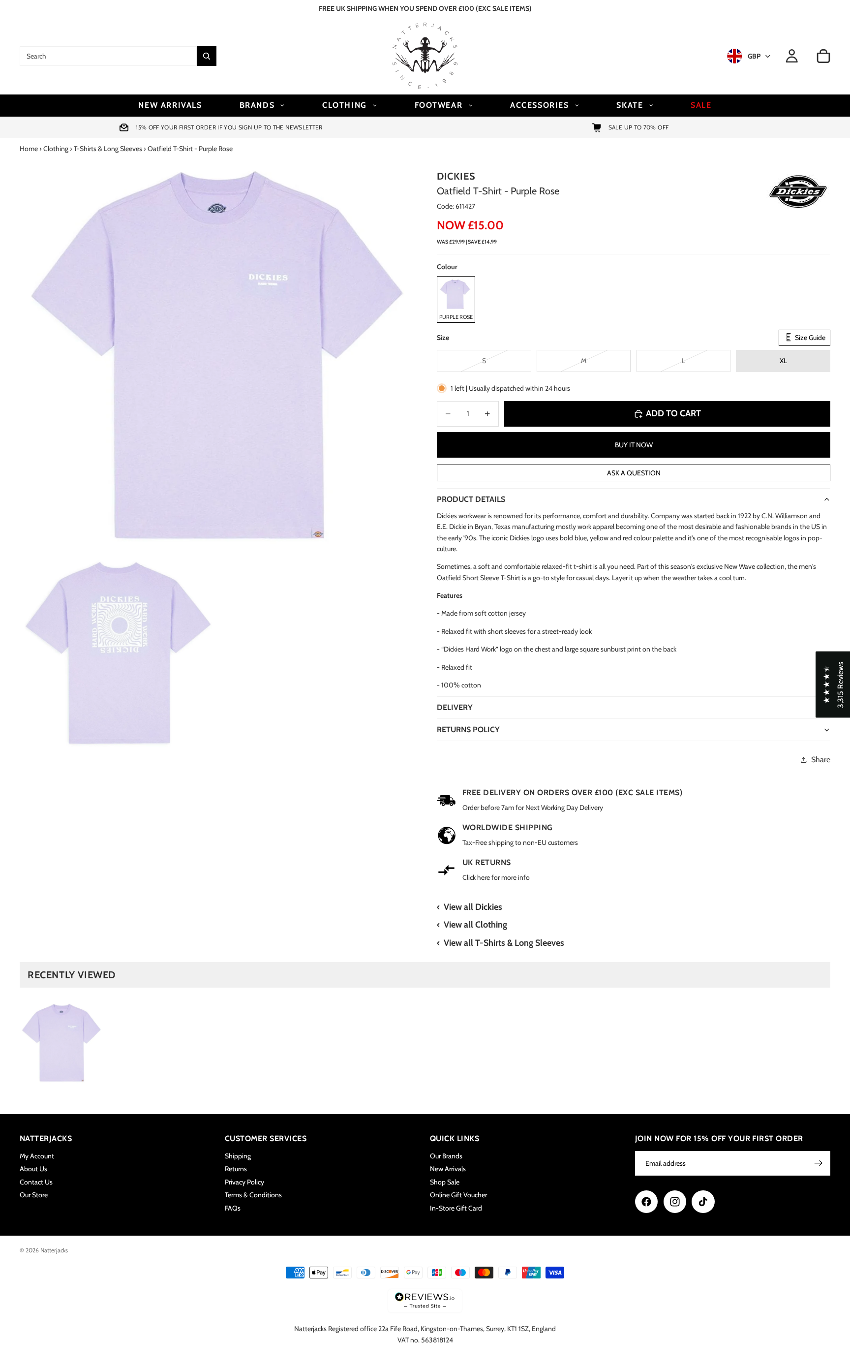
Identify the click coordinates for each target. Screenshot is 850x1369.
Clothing (55, 148)
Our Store (34, 1194)
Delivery (455, 707)
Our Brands (446, 1155)
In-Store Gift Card (456, 1207)
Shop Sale (444, 1182)
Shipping (238, 1155)
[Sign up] (818, 1163)
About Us (33, 1168)
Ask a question (634, 472)
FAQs (233, 1207)
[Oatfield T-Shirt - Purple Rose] (61, 1043)
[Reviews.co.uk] (425, 1300)
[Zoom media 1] (216, 356)
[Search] (206, 56)
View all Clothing (475, 924)
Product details (471, 499)
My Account (37, 1155)
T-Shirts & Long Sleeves (108, 148)
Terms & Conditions (253, 1194)
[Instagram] (675, 1201)
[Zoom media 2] (117, 653)
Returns (236, 1168)
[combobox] (108, 56)
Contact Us (36, 1182)
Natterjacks (54, 1250)
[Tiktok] (703, 1201)
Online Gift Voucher (458, 1194)
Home (29, 148)
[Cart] (823, 56)
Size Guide (809, 337)
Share (820, 759)
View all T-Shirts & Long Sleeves (504, 942)
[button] (833, 685)
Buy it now (634, 444)
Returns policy (468, 729)
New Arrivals (448, 1168)
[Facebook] (646, 1201)
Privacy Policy (244, 1182)
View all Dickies (473, 907)
